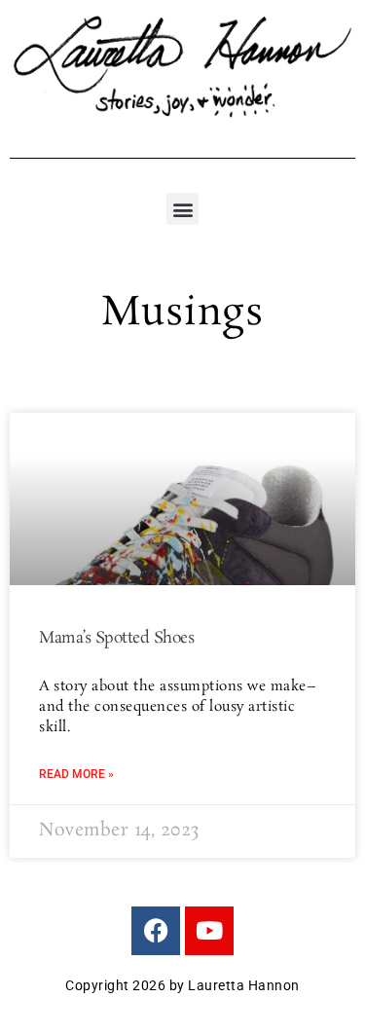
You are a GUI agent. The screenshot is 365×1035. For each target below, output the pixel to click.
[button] (182, 209)
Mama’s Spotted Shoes (116, 638)
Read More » (76, 774)
